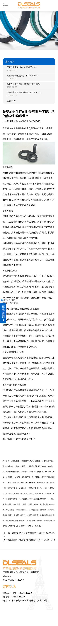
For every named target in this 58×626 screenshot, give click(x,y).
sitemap (7, 575)
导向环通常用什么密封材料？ (29, 539)
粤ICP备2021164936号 (14, 579)
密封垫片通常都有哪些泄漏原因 (29, 535)
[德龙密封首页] (29, 5)
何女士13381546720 (22, 592)
